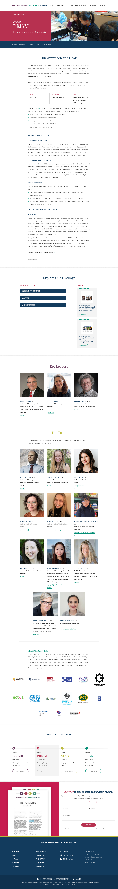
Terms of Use (73, 884)
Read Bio (22, 415)
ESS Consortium (68, 859)
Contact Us (102, 5)
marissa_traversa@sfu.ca (68, 629)
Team (37, 44)
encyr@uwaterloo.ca (80, 486)
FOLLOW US (64, 851)
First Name (65, 808)
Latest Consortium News (87, 802)
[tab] (43, 291)
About (51, 5)
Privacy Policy (65, 884)
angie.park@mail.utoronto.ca (55, 585)
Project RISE (93, 771)
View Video (82, 314)
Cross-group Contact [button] (31, 291)
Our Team (70, 5)
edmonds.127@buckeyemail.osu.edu (58, 530)
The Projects (60, 5)
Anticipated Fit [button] (28, 305)
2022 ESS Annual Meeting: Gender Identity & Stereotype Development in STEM (87, 339)
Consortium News (81, 5)
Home (14, 14)
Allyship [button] (25, 298)
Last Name (92, 808)
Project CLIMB (20, 771)
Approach (22, 44)
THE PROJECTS (41, 851)
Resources (93, 5)
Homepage (15, 851)
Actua (41, 108)
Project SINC (69, 771)
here (54, 252)
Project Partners (47, 44)
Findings (30, 44)
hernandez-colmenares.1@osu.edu (84, 532)
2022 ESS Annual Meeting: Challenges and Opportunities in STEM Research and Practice (87, 308)
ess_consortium (68, 855)
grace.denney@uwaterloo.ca (28, 530)
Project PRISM (40, 859)
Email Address (66, 815)
